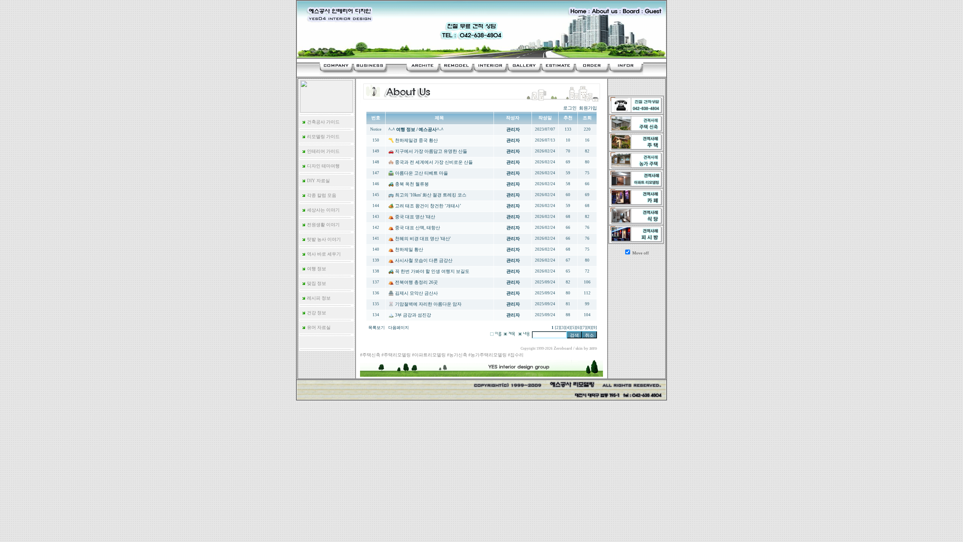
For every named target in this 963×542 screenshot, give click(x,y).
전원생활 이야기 (323, 224)
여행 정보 (316, 268)
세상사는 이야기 (323, 210)
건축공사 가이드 (323, 122)
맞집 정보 (316, 283)
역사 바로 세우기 (323, 254)
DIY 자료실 (318, 180)
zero (593, 348)
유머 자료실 (318, 327)
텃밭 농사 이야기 (323, 239)
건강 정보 (316, 312)
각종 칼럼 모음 (321, 195)
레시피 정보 (318, 298)
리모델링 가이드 (323, 136)
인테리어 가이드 (323, 151)
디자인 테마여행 (323, 166)
